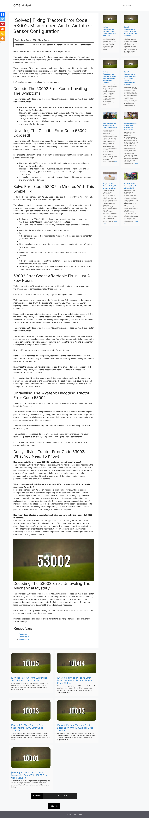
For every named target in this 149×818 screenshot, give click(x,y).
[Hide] (1, 43)
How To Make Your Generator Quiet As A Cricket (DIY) (130, 186)
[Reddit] (2, 29)
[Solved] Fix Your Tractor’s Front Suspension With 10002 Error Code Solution (75, 728)
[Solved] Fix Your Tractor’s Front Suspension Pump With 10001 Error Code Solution (29, 775)
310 (58, 795)
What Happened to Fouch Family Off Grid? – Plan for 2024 (110, 126)
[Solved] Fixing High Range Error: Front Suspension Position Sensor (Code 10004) (74, 680)
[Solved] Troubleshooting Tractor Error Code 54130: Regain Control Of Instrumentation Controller (130, 78)
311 (65, 795)
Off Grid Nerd (22, 5)
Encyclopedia (128, 5)
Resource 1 (24, 634)
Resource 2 (24, 637)
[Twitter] (2, 19)
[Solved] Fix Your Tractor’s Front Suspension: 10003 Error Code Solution (27, 728)
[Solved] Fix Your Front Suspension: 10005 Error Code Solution (29, 679)
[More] (2, 38)
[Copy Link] (2, 33)
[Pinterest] (2, 24)
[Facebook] (2, 14)
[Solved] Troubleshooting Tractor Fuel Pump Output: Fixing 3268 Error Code (109, 31)
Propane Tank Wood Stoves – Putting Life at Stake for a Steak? (110, 186)
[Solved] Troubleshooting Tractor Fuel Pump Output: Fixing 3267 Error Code (130, 31)
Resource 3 (24, 639)
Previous (37, 795)
